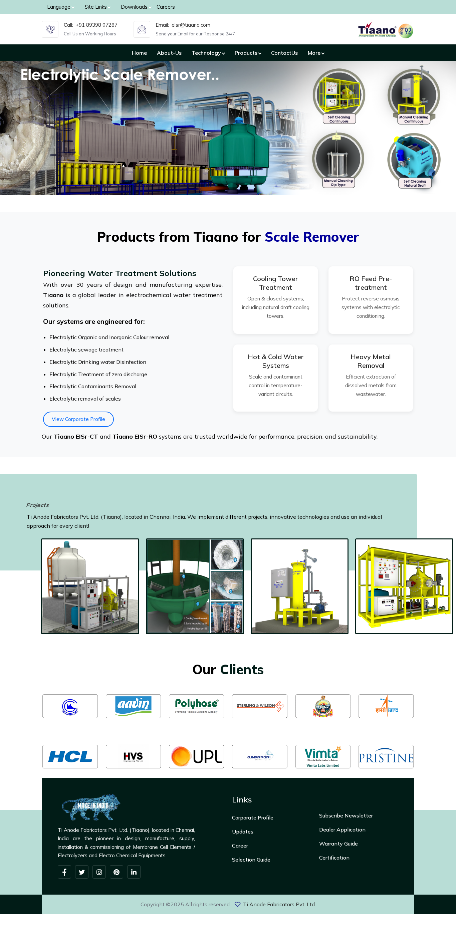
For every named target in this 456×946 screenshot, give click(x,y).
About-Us (169, 52)
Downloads (134, 7)
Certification (334, 857)
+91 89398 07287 (97, 25)
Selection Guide (251, 859)
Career (240, 845)
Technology (206, 52)
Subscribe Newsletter (346, 815)
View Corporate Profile (78, 419)
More (314, 52)
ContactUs (284, 52)
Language (58, 7)
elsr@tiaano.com (191, 25)
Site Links (96, 7)
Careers (166, 7)
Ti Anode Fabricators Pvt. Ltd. (279, 904)
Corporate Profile (252, 817)
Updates (242, 831)
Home (139, 52)
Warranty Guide (338, 843)
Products (246, 52)
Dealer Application (342, 829)
